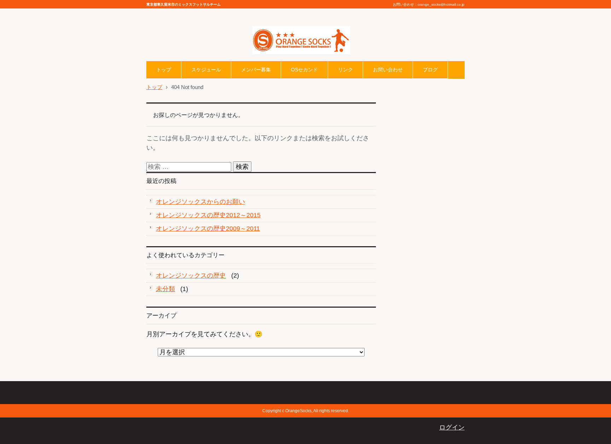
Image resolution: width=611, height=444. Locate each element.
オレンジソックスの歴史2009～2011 (208, 228)
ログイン (452, 427)
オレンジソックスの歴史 (191, 275)
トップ (163, 69)
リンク (345, 69)
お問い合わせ (388, 69)
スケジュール (206, 69)
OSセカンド (304, 69)
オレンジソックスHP (283, 59)
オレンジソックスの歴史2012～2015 (208, 215)
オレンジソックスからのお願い (200, 201)
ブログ (430, 69)
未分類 (165, 288)
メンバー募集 (256, 69)
